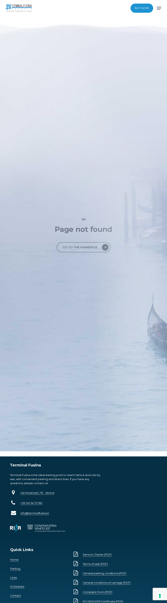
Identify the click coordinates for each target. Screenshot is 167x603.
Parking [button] (15, 568)
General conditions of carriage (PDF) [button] (107, 582)
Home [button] (14, 559)
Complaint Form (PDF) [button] (97, 592)
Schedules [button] (17, 586)
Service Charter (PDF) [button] (97, 554)
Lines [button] (13, 577)
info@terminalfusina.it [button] (34, 513)
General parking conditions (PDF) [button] (104, 573)
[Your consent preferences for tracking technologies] (160, 596)
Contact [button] (15, 595)
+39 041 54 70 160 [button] (31, 503)
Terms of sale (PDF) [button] (95, 563)
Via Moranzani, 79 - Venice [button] (37, 492)
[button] (159, 8)
